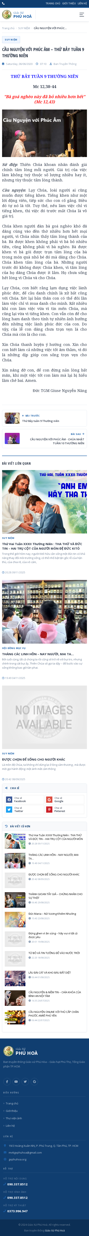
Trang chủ (53, 3)
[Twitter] (25, 1081)
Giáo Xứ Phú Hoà (54, 1230)
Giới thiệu (69, 3)
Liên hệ (82, 3)
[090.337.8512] (3, 3)
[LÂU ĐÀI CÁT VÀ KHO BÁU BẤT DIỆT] (15, 978)
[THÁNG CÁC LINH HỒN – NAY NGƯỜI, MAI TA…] (44, 612)
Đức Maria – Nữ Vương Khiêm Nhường (52, 914)
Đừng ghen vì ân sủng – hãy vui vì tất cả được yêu (53, 935)
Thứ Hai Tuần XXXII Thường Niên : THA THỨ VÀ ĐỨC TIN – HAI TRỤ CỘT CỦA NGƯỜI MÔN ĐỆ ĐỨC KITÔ (42, 546)
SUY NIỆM (24, 28)
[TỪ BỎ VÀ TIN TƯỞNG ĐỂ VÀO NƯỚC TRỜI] (15, 959)
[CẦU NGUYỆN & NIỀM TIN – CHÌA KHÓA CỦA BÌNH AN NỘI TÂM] (15, 998)
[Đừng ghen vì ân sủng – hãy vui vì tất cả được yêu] (15, 939)
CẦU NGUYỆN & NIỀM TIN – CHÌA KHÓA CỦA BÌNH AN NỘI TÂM (55, 994)
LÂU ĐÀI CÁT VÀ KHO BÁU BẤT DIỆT (50, 972)
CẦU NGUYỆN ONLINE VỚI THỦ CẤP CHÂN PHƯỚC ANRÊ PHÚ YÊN (54, 1013)
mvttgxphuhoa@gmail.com (25, 1152)
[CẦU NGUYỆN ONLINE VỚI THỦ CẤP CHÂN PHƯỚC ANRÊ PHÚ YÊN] (15, 1017)
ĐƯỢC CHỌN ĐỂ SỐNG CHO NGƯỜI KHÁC (33, 759)
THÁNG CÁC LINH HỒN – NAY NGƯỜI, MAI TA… (38, 654)
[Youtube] (16, 1081)
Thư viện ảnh (14, 1118)
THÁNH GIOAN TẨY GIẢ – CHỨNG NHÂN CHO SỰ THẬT (56, 896)
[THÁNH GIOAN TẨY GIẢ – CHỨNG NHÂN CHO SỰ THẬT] (15, 900)
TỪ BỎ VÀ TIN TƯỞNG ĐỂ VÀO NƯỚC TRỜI (54, 953)
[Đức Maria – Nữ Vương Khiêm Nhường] (15, 919)
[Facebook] (7, 1081)
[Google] (34, 1081)
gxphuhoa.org (17, 1159)
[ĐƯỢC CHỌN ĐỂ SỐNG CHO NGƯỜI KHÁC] (44, 717)
